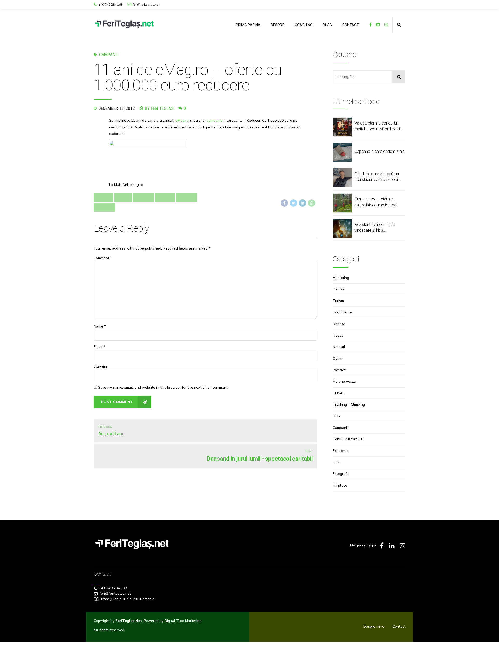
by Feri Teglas (159, 108)
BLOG (327, 25)
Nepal (338, 335)
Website (100, 367)
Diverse (339, 324)
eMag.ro (182, 120)
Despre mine (373, 626)
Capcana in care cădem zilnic (379, 151)
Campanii (108, 54)
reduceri (104, 207)
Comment (103, 258)
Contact (398, 626)
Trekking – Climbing (349, 404)
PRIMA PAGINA (248, 25)
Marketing (341, 277)
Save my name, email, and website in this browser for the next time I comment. (163, 387)
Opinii (337, 358)
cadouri (143, 197)
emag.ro (186, 197)
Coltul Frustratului (348, 439)
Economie (341, 450)
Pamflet (339, 370)
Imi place (340, 485)
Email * (99, 346)
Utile (336, 416)
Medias (338, 289)
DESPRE (277, 25)
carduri (165, 197)
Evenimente (342, 312)
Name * (100, 326)
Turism (338, 300)
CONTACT (350, 25)
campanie (214, 120)
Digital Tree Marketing (183, 620)
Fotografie (341, 473)
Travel (338, 393)
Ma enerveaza (344, 381)
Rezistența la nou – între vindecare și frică (374, 227)
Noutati (339, 346)
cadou (123, 197)
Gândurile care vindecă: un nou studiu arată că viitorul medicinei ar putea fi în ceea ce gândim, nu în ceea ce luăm (378, 177)
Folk (336, 462)
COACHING (303, 25)
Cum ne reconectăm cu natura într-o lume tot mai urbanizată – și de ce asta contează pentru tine (376, 202)
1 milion (103, 197)
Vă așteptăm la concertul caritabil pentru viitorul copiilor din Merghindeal (379, 126)
